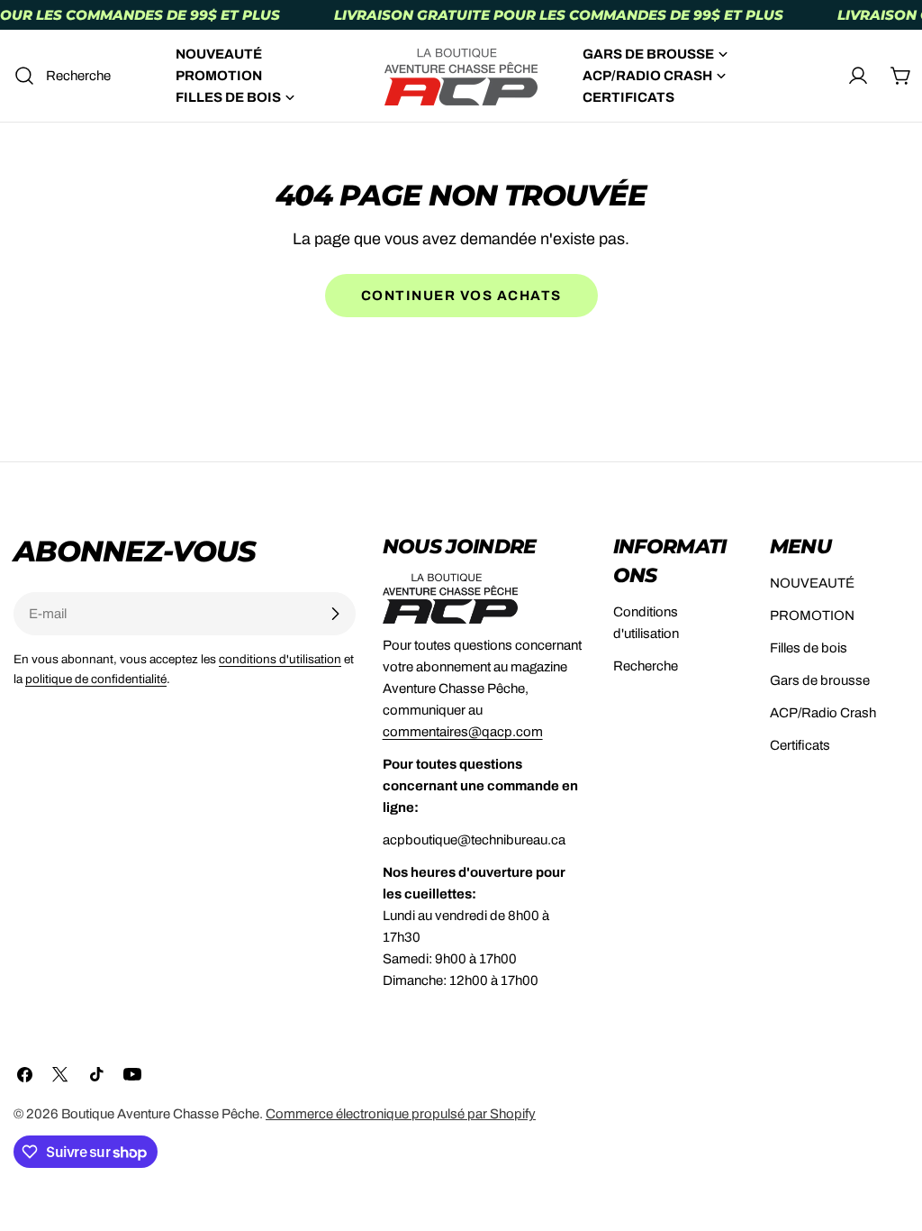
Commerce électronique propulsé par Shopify (401, 1114)
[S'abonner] (335, 614)
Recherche (645, 666)
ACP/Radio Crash (823, 713)
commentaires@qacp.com (463, 732)
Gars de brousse (820, 680)
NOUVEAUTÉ (812, 583)
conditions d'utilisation (280, 659)
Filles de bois (808, 648)
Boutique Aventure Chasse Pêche (160, 1114)
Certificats (800, 745)
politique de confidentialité (96, 679)
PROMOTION (812, 615)
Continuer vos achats (461, 295)
